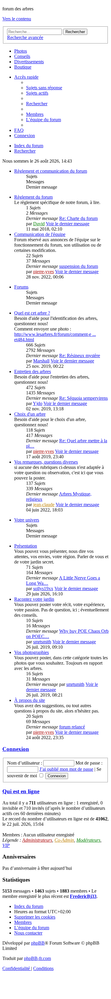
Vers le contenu (16, 18)
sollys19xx (43, 588)
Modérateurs (88, 840)
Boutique (22, 66)
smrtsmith (42, 641)
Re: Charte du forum (78, 218)
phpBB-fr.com (37, 958)
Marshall (41, 360)
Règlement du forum (33, 197)
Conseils (22, 56)
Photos (20, 51)
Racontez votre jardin (34, 599)
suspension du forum (78, 266)
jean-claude (43, 504)
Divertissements (29, 61)
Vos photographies (31, 652)
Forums (21, 286)
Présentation (25, 545)
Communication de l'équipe (39, 234)
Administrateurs (37, 840)
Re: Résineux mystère (79, 355)
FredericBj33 (83, 896)
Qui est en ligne (20, 791)
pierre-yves (43, 271)
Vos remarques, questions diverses (46, 461)
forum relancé (72, 726)
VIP (6, 845)
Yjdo (37, 403)
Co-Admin (64, 840)
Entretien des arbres (32, 371)
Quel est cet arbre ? (32, 312)
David (39, 223)
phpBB (38, 942)
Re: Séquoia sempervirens (83, 398)
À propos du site (29, 700)
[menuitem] (44, 87)
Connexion (15, 749)
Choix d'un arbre (30, 414)
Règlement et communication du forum (50, 171)
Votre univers (26, 519)
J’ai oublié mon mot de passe (66, 769)
